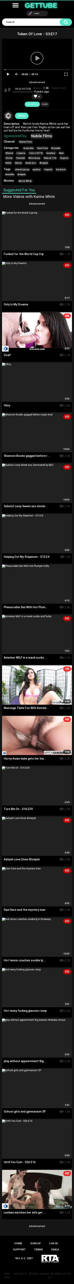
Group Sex (28, 148)
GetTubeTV (20, 1273)
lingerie (48, 169)
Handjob (20, 158)
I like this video (5, 90)
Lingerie (21, 153)
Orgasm (64, 158)
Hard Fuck (42, 148)
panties (36, 169)
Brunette (55, 148)
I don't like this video (9, 90)
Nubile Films (41, 136)
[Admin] (8, 116)
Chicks (9, 158)
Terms (38, 1249)
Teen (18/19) (36, 153)
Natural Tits (50, 158)
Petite (9, 163)
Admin (21, 115)
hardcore (61, 169)
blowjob (21, 174)
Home (18, 1243)
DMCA (55, 1249)
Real (61, 153)
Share (44, 104)
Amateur (50, 153)
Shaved (9, 153)
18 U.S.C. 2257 (24, 1258)
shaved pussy (22, 169)
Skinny (18, 163)
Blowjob (44, 163)
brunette (10, 174)
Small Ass (30, 163)
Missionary (34, 158)
